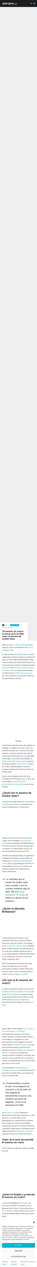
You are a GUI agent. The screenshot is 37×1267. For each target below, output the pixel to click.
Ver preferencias (18, 1256)
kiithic (6, 625)
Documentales (14, 625)
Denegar (18, 1251)
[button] (34, 1222)
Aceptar (18, 1245)
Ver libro (18, 741)
